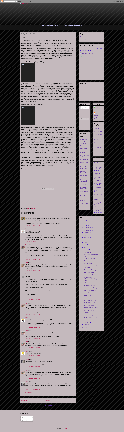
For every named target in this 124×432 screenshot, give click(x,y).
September (87, 235)
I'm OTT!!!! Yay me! (89, 302)
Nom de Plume (88, 263)
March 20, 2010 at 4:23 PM (32, 389)
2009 (84, 327)
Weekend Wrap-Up (89, 310)
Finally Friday (87, 295)
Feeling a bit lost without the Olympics (90, 318)
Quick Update (87, 252)
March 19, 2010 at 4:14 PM (32, 270)
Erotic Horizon (29, 274)
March (86, 250)
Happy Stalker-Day (89, 275)
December (87, 227)
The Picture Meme (89, 272)
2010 (84, 225)
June (85, 242)
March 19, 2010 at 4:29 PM (32, 300)
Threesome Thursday (90, 270)
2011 (83, 223)
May (85, 245)
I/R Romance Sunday (90, 261)
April (85, 247)
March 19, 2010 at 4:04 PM (32, 225)
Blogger (65, 428)
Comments (25, 420)
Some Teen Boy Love (90, 300)
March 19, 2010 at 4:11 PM (32, 241)
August (86, 237)
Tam (28, 208)
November (87, 230)
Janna (27, 359)
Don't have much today (90, 297)
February (87, 322)
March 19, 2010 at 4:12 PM (32, 259)
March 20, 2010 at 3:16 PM (32, 367)
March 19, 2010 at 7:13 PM (32, 327)
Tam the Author (84, 39)
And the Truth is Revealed (91, 307)
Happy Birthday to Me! (90, 258)
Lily (26, 228)
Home (48, 400)
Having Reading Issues (90, 315)
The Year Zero (98, 147)
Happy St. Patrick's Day (90, 288)
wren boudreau (29, 216)
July (85, 240)
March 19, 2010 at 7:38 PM (32, 348)
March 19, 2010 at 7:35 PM (32, 338)
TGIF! (85, 283)
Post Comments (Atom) (51, 405)
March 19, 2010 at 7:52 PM (32, 355)
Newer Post (25, 400)
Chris (26, 317)
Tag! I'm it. (86, 312)
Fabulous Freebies (89, 305)
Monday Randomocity (90, 290)
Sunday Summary (89, 292)
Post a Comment (28, 392)
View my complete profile (96, 117)
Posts (23, 417)
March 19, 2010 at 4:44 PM (32, 314)
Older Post (71, 400)
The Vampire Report (89, 285)
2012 (84, 220)
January (86, 324)
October (86, 232)
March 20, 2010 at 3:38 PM (32, 378)
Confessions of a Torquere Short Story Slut (90, 279)
